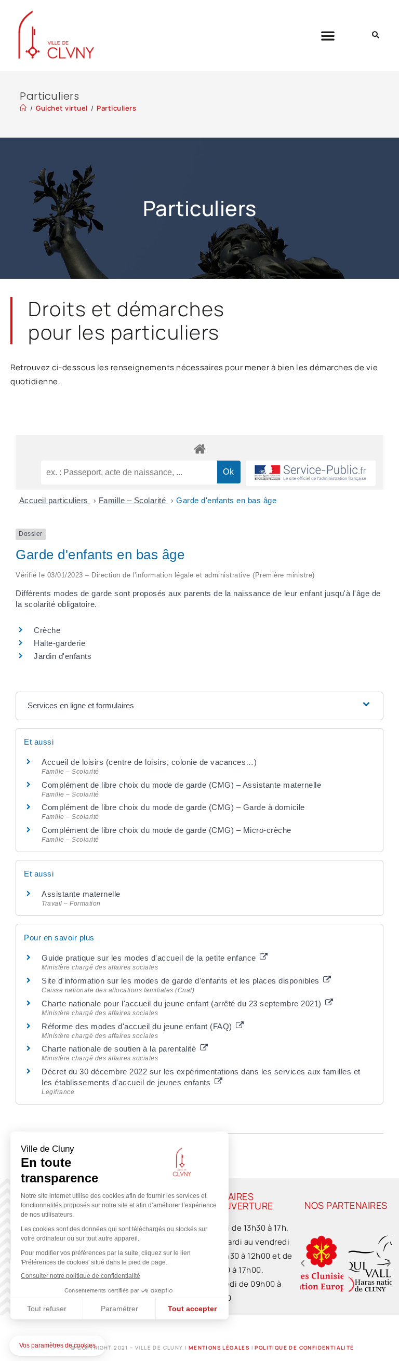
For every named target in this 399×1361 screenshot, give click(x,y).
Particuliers (116, 108)
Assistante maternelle (81, 894)
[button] (328, 35)
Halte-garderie (59, 643)
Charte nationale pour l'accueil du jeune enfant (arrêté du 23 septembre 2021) (183, 1003)
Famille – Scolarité (133, 500)
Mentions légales (219, 1347)
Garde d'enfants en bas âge (226, 500)
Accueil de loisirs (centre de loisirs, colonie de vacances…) (149, 762)
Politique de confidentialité (304, 1347)
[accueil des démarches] (199, 448)
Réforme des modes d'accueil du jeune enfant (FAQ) (138, 1026)
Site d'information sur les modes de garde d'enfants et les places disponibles (182, 980)
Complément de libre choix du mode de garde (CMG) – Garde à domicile (173, 807)
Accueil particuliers (55, 500)
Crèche (47, 630)
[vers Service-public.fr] (311, 473)
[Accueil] (23, 108)
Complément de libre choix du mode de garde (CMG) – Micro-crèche (166, 830)
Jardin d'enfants (62, 656)
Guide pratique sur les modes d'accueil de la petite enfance (150, 957)
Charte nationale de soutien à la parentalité (120, 1048)
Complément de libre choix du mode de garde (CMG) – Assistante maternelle (181, 784)
